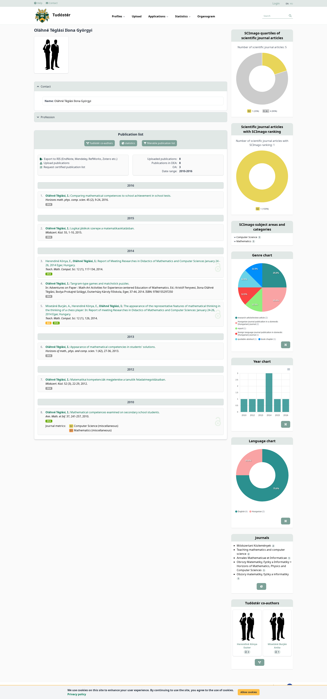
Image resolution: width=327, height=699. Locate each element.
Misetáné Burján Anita (277, 645)
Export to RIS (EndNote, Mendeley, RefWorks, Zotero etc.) (80, 159)
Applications (157, 16)
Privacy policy (76, 694)
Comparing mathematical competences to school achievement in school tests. (120, 196)
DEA (49, 204)
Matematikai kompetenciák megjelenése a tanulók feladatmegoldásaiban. (118, 379)
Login (276, 3)
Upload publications (56, 163)
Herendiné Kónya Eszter (247, 645)
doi (48, 323)
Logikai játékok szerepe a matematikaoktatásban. (102, 228)
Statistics (181, 16)
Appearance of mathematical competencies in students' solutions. (112, 347)
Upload (137, 16)
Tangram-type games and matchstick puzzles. (99, 283)
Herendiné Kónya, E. (58, 261)
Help (39, 3)
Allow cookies (248, 692)
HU (291, 3)
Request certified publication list (64, 167)
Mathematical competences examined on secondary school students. (115, 412)
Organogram (206, 16)
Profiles (117, 16)
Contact (53, 3)
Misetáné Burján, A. (57, 306)
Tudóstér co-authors (101, 143)
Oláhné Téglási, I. (57, 196)
